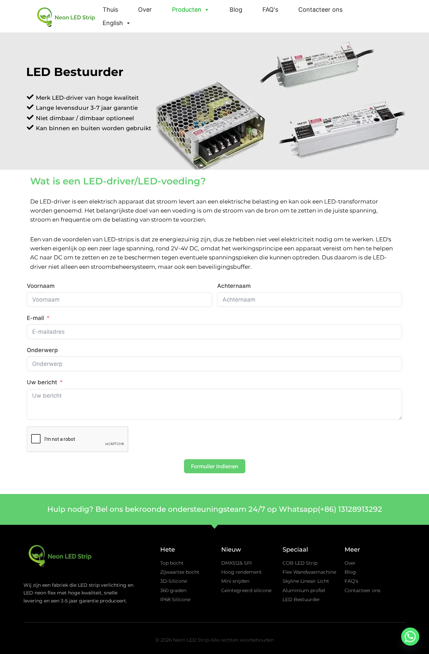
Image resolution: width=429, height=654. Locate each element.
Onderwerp (42, 350)
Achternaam (234, 285)
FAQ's (270, 9)
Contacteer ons (320, 9)
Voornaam (41, 285)
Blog (236, 9)
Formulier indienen (214, 466)
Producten (186, 9)
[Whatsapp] (410, 637)
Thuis (110, 9)
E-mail (35, 318)
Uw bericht (42, 382)
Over (145, 9)
